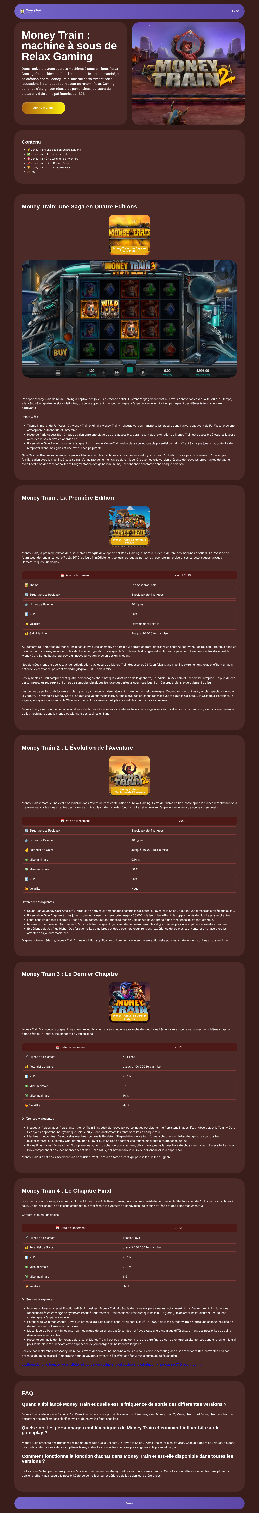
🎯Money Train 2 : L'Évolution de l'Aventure (52, 158)
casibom (28, 1364)
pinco (85, 1364)
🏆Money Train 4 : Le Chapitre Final (48, 167)
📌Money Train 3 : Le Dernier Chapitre (50, 163)
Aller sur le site (43, 108)
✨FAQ (31, 171)
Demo (235, 11)
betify (187, 1364)
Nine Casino (30, 455)
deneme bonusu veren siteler (58, 1364)
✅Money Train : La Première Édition (48, 154)
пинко (159, 1364)
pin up (95, 1364)
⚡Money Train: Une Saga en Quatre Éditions (54, 149)
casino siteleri (111, 1364)
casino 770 (173, 1364)
